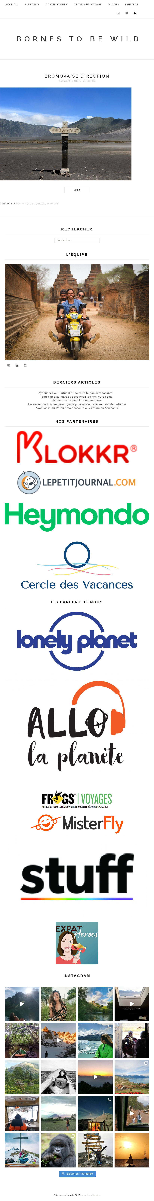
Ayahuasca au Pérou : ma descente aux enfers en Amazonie (77, 407)
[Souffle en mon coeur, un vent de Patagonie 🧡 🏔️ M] (58, 1040)
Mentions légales (91, 1195)
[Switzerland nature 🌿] (22, 1077)
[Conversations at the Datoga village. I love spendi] (132, 1040)
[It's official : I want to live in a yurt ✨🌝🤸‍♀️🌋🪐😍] (95, 1113)
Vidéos (114, 4)
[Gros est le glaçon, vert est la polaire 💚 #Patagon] (95, 1040)
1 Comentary (88, 81)
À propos (32, 4)
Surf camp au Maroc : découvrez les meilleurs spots (77, 396)
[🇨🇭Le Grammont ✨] (95, 1077)
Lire (77, 190)
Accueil (12, 4)
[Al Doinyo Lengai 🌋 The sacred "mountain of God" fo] (58, 1113)
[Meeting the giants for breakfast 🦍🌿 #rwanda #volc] (58, 1150)
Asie (18, 204)
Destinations (56, 4)
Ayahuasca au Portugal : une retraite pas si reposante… (76, 392)
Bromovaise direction (77, 76)
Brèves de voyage (88, 4)
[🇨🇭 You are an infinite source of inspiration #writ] (132, 1004)
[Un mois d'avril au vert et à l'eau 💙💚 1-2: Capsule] (95, 1004)
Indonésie (53, 204)
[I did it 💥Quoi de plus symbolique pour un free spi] (95, 1150)
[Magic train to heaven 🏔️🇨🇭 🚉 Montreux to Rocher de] (22, 1113)
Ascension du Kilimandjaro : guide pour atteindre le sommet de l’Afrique (77, 404)
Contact (132, 4)
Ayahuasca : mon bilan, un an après (77, 400)
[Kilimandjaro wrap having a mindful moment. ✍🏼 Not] (58, 1077)
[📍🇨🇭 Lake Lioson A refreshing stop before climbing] (22, 1004)
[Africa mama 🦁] (132, 1113)
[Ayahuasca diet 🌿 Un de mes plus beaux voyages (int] (22, 1040)
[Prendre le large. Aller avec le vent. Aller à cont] (132, 1150)
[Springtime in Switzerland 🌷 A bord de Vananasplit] (132, 1077)
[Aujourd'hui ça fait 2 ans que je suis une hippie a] (22, 1150)
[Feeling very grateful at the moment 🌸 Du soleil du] (58, 1004)
